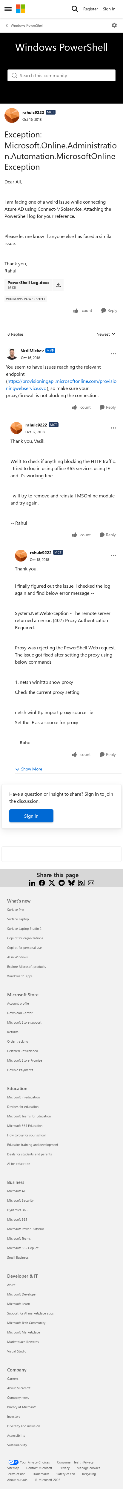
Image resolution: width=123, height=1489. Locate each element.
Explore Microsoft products (26, 966)
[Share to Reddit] (62, 882)
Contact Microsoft (39, 1468)
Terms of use (16, 1473)
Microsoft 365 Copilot (23, 1248)
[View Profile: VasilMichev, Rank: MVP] (12, 354)
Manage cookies (88, 1468)
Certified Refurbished (22, 1051)
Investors (13, 1416)
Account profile (18, 1003)
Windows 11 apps (20, 976)
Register (90, 9)
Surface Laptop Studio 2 (24, 928)
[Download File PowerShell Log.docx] (58, 285)
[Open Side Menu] (8, 8)
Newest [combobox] (106, 334)
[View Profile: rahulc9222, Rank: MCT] (11, 115)
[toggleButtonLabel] (114, 25)
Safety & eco (65, 1473)
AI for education (18, 1163)
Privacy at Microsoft (21, 1407)
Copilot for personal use (24, 947)
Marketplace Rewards (23, 1341)
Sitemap (13, 1468)
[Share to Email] (91, 882)
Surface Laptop (18, 919)
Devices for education (23, 1106)
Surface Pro (15, 909)
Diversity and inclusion (23, 1426)
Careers (13, 1378)
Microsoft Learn (18, 1303)
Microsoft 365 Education (24, 1125)
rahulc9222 (33, 112)
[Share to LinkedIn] (32, 882)
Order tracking (17, 1041)
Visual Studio (16, 1351)
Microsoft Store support (24, 1022)
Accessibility (16, 1435)
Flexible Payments (20, 1070)
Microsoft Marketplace (23, 1332)
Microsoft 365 (17, 1219)
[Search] (75, 8)
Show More (31, 769)
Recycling (89, 1473)
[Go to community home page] (20, 8)
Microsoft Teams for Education (29, 1116)
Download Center (20, 1013)
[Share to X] (52, 882)
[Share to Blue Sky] (71, 882)
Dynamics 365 (17, 1210)
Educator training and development (32, 1144)
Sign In (109, 9)
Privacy (64, 1468)
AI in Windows (17, 957)
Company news (18, 1397)
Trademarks (40, 1473)
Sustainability (17, 1445)
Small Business (18, 1257)
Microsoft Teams (19, 1238)
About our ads (17, 1479)
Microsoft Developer (22, 1294)
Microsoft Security (20, 1200)
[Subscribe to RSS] (81, 882)
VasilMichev (32, 350)
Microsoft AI (16, 1191)
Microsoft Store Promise (24, 1060)
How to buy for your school (26, 1135)
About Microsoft (18, 1388)
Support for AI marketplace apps (30, 1313)
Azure (11, 1284)
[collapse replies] (61, 346)
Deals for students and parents (29, 1154)
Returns (13, 1032)
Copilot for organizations (25, 938)
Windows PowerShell (27, 25)
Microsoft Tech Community (26, 1322)
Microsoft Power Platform (25, 1229)
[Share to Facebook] (42, 882)
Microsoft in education (23, 1097)
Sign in (31, 816)
